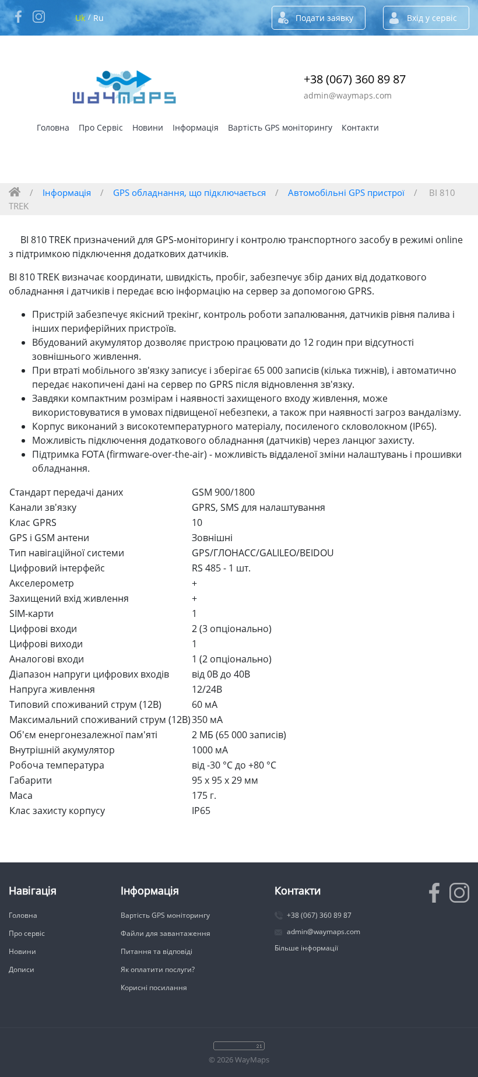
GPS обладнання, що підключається (189, 192)
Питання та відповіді (156, 951)
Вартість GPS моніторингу (280, 127)
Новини (147, 127)
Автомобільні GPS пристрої (346, 192)
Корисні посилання (154, 987)
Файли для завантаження (165, 933)
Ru (98, 17)
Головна (53, 127)
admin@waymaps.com (348, 95)
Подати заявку (324, 17)
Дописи (21, 969)
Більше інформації (306, 948)
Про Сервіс (101, 127)
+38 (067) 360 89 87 (355, 79)
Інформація (196, 127)
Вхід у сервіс (432, 17)
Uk (80, 17)
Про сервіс (27, 933)
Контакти (360, 127)
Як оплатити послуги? (158, 969)
